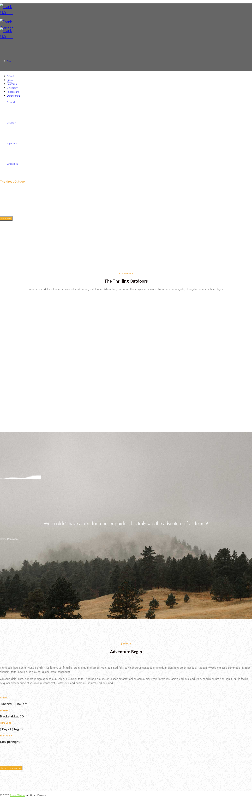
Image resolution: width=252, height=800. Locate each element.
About (10, 76)
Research (12, 84)
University (12, 88)
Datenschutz (13, 96)
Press (10, 80)
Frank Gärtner (17, 795)
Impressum (13, 92)
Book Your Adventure (11, 768)
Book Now (6, 218)
